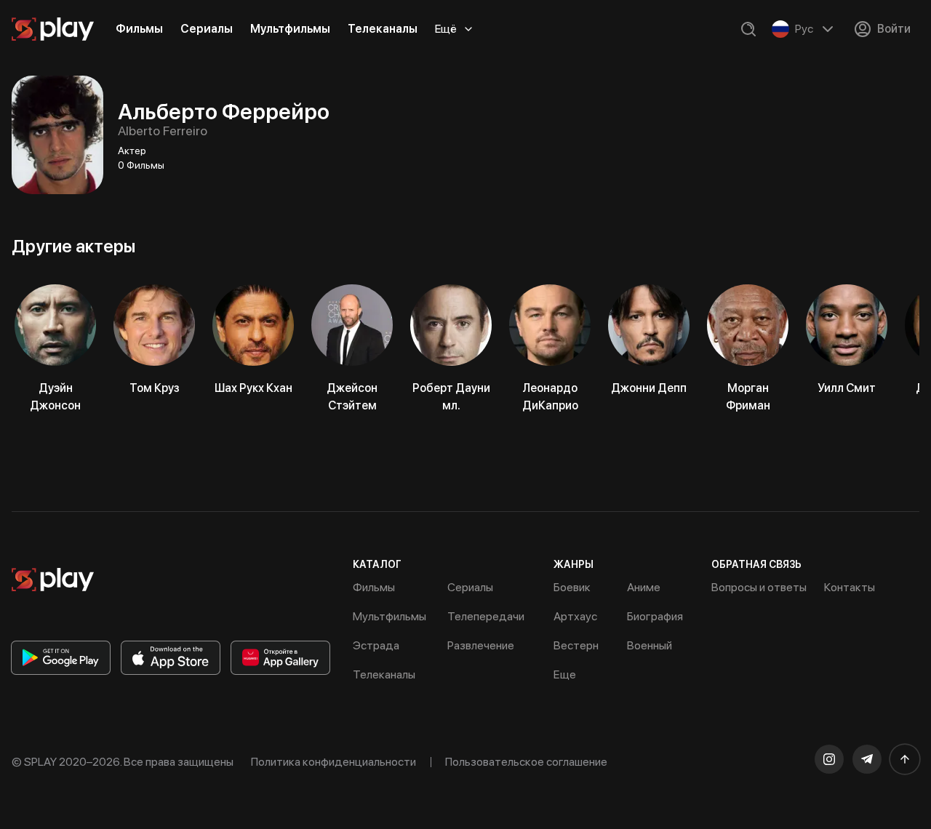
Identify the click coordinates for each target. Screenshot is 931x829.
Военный (649, 645)
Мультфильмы (290, 29)
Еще (565, 674)
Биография (655, 616)
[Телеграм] (867, 759)
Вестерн (576, 645)
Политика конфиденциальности (333, 762)
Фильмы (139, 29)
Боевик (572, 587)
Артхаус (575, 616)
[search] (748, 29)
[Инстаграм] (829, 759)
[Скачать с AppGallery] (280, 657)
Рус (804, 29)
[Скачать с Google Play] (61, 657)
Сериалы (206, 29)
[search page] (748, 29)
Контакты (849, 587)
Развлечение (480, 645)
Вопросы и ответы (759, 587)
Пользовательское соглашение (526, 762)
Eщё (446, 29)
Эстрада (376, 645)
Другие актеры (73, 246)
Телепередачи (485, 616)
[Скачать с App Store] (170, 657)
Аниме (643, 587)
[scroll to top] (904, 759)
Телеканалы (382, 29)
